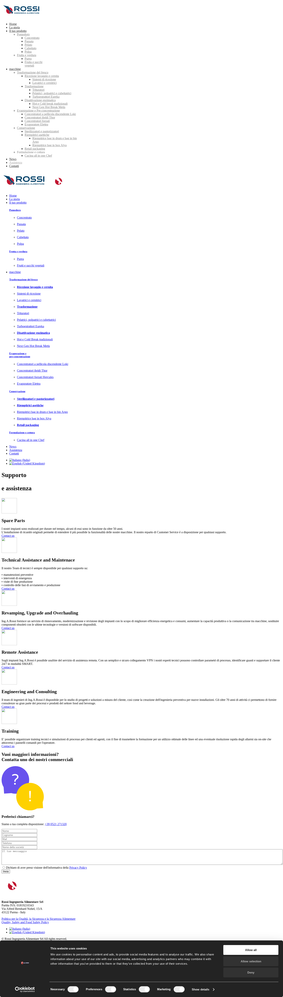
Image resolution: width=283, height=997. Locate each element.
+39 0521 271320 (56, 824)
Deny (250, 972)
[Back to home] (23, 17)
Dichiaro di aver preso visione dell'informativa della (37, 867)
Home (13, 195)
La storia (14, 199)
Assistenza (15, 450)
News (12, 446)
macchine (15, 272)
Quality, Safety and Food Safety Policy (25, 922)
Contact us (8, 535)
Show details (200, 989)
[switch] (110, 989)
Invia (5, 871)
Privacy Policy (78, 867)
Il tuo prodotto (18, 202)
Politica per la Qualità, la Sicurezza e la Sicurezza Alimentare (38, 918)
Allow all (251, 950)
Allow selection (251, 961)
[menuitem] (13, 24)
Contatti (14, 453)
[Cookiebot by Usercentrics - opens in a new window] (25, 989)
